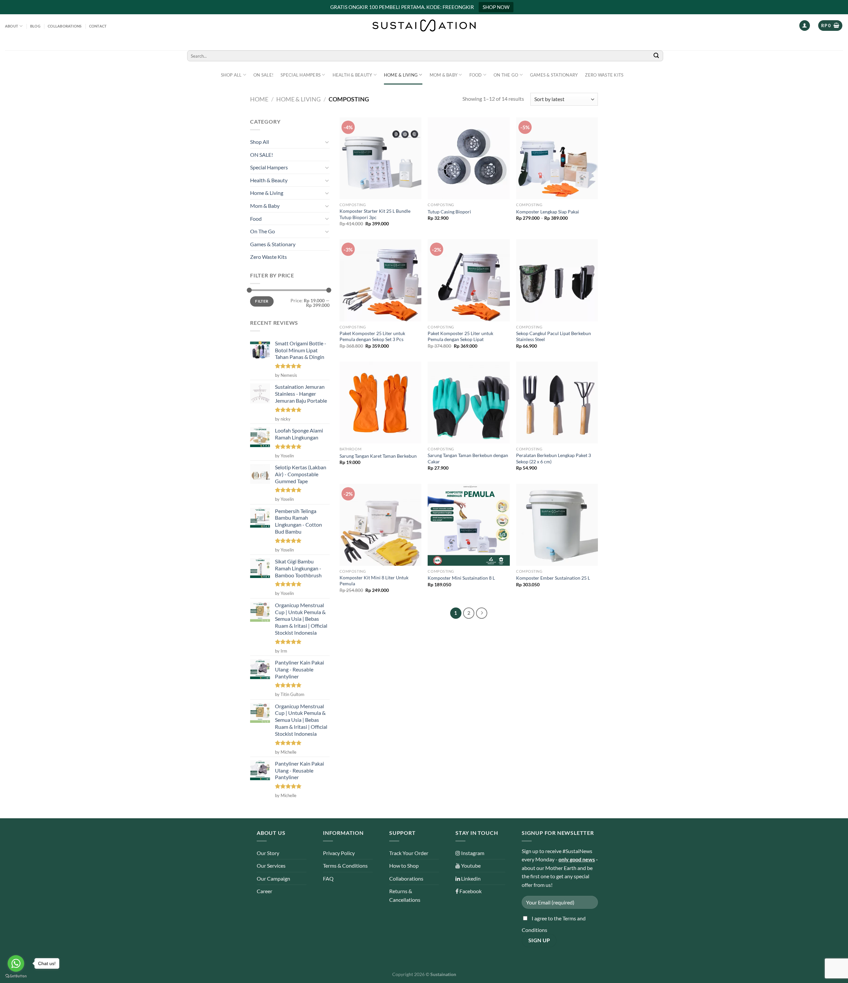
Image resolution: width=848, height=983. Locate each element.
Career (264, 891)
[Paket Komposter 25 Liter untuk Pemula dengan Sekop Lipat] (468, 280)
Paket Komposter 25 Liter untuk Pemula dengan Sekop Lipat (460, 336)
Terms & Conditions (345, 865)
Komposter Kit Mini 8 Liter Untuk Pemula (374, 581)
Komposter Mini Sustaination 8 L (461, 578)
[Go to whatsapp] (16, 963)
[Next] (481, 613)
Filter (261, 301)
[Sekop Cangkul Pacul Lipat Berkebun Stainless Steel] (557, 280)
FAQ (328, 878)
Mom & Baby (444, 75)
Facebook (470, 891)
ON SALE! (263, 75)
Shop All (231, 75)
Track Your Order (408, 853)
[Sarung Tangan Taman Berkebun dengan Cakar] (468, 402)
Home (259, 99)
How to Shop (404, 865)
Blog (35, 26)
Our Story (268, 853)
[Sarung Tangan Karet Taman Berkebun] (380, 402)
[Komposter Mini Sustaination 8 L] (468, 525)
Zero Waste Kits (604, 75)
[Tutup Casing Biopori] (468, 158)
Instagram (472, 853)
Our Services (271, 865)
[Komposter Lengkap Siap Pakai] (557, 158)
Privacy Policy (339, 853)
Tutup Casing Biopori (449, 211)
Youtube (470, 865)
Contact (98, 26)
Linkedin (470, 878)
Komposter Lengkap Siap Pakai (547, 211)
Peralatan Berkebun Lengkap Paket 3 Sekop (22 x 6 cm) (553, 458)
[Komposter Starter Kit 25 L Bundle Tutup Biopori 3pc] (380, 158)
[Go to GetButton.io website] (15, 976)
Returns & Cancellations (404, 895)
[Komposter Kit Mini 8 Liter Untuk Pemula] (380, 525)
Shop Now (496, 7)
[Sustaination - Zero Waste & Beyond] (424, 25)
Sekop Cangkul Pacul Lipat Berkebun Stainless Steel (553, 336)
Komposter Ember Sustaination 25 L (553, 578)
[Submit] (656, 55)
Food (475, 75)
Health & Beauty (352, 75)
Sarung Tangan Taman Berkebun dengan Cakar (468, 458)
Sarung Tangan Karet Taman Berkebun (378, 456)
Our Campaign (273, 878)
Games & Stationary (554, 75)
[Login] (804, 25)
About (11, 26)
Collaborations (64, 26)
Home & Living (401, 75)
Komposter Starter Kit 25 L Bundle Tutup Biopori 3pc (375, 214)
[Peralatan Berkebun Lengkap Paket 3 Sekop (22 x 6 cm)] (557, 402)
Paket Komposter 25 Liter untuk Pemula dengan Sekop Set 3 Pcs (372, 336)
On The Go (506, 75)
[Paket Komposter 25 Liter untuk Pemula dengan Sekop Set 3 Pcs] (380, 280)
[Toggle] (327, 142)
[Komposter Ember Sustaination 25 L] (557, 525)
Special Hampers (301, 75)
